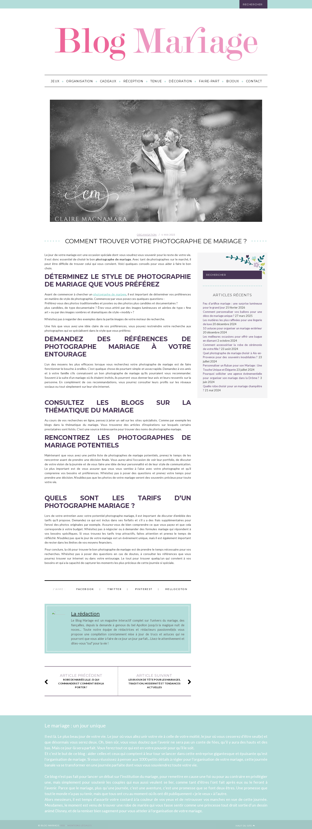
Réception (133, 81)
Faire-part (209, 81)
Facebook (85, 589)
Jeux (55, 81)
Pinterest (144, 589)
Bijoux (232, 81)
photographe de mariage (109, 294)
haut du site (244, 825)
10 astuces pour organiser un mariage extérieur (232, 328)
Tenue (156, 81)
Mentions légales (79, 825)
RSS (62, 825)
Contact (254, 81)
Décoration (180, 81)
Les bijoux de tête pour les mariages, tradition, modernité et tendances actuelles (154, 681)
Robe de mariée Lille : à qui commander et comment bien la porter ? (81, 681)
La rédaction (85, 614)
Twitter (114, 589)
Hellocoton (176, 589)
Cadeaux (108, 81)
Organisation (79, 81)
